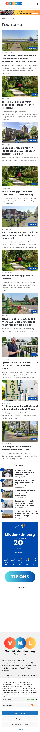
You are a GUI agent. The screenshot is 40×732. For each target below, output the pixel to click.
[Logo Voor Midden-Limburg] (13, 3)
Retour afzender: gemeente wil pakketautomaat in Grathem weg (26, 482)
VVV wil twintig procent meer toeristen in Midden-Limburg (17, 193)
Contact (21, 729)
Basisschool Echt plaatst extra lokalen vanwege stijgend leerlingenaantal (25, 503)
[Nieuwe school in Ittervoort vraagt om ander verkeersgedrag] (7, 494)
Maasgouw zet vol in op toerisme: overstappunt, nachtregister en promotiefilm (20, 235)
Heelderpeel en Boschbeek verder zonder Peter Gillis (16, 448)
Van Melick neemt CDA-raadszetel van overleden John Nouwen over (25, 472)
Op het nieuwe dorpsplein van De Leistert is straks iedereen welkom (20, 365)
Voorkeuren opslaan (20, 725)
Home (5, 18)
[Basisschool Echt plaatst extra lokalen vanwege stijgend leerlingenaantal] (7, 504)
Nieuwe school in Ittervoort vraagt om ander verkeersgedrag (25, 493)
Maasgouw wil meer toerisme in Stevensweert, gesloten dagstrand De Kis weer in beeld (19, 58)
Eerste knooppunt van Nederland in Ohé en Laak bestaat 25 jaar (20, 408)
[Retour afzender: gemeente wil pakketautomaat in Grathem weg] (7, 483)
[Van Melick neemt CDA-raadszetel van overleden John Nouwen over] (7, 473)
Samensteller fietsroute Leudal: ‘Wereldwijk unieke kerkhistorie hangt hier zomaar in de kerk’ (19, 321)
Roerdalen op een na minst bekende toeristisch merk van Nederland (18, 104)
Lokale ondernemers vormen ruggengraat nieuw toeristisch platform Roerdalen (18, 150)
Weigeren (20, 719)
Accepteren (20, 713)
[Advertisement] (20, 609)
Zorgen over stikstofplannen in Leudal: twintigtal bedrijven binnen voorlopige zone (26, 513)
